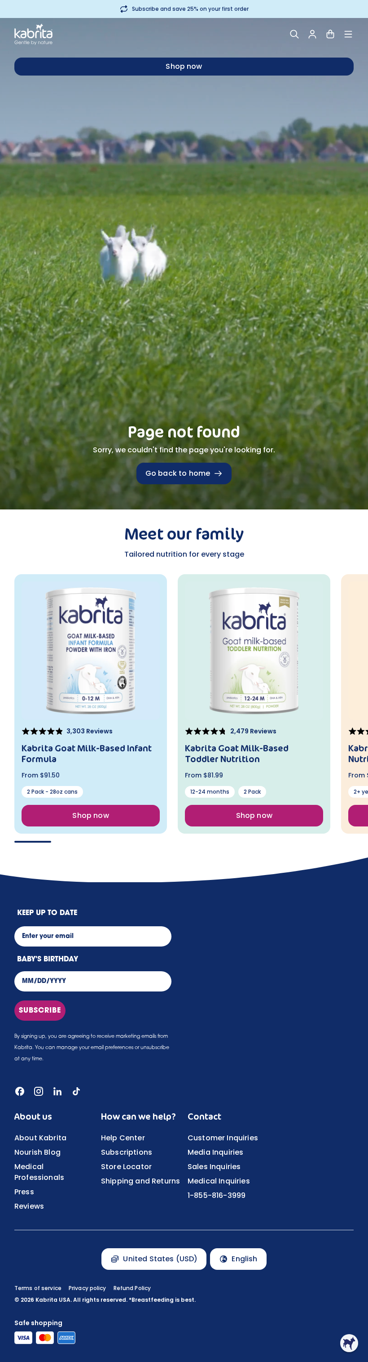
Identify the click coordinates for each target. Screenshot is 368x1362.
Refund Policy (132, 1288)
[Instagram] (39, 1091)
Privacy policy (87, 1288)
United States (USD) (160, 1259)
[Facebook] (20, 1091)
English (244, 1259)
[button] (349, 1343)
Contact (204, 1116)
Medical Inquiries (219, 1181)
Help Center (123, 1138)
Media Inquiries (215, 1152)
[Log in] (312, 34)
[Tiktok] (76, 1091)
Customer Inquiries (223, 1138)
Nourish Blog (37, 1152)
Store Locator (126, 1166)
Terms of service (37, 1288)
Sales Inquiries (214, 1166)
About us (33, 1116)
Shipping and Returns (140, 1181)
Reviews (29, 1206)
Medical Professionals (39, 1172)
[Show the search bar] (294, 34)
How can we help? (138, 1116)
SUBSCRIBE (40, 1010)
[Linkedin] (57, 1091)
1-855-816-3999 (216, 1195)
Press (24, 1192)
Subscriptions (126, 1152)
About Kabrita (40, 1138)
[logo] (33, 34)
